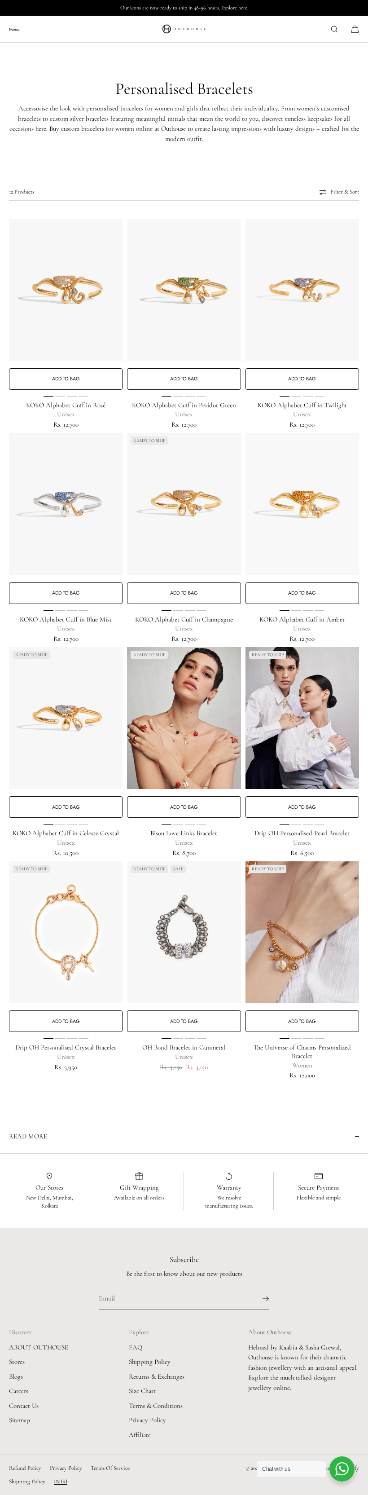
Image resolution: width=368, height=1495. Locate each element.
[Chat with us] (342, 1469)
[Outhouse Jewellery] (184, 29)
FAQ (135, 1347)
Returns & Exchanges (156, 1376)
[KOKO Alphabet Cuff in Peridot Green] (184, 290)
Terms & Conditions (156, 1406)
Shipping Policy (150, 1362)
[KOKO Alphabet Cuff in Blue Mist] (66, 504)
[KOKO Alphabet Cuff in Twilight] (302, 290)
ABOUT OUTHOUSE (38, 1347)
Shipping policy (27, 1481)
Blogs (16, 1376)
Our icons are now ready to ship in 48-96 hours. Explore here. (184, 7)
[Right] (115, 304)
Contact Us (24, 1406)
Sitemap (19, 1420)
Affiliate (140, 1435)
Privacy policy (66, 1468)
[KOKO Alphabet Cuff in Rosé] (66, 290)
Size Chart (142, 1391)
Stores (17, 1362)
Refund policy (25, 1468)
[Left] (16, 304)
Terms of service (110, 1468)
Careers (18, 1391)
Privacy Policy (147, 1420)
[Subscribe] (258, 1299)
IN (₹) (60, 1481)
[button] (334, 29)
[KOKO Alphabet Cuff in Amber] (302, 504)
